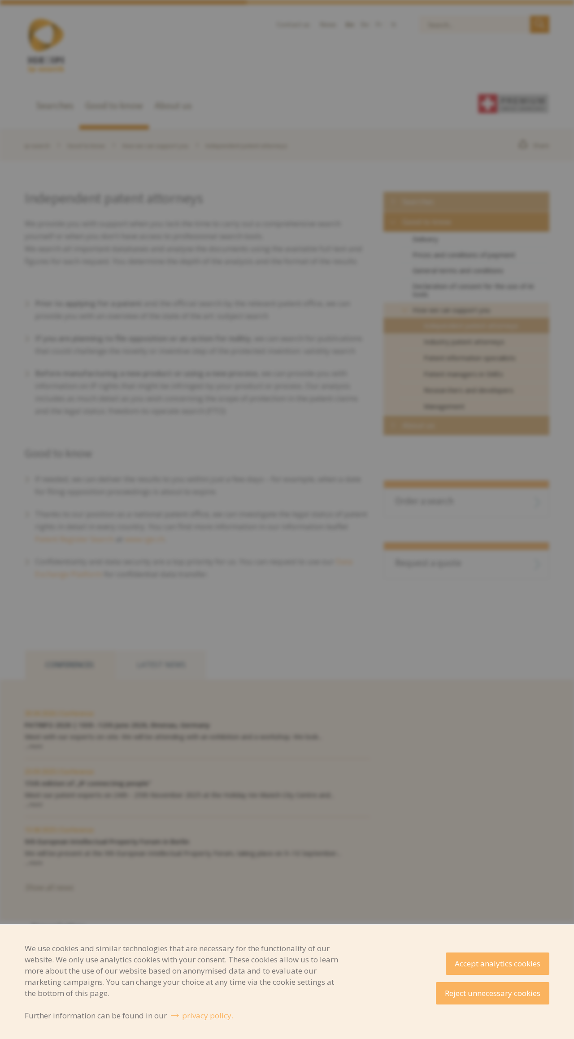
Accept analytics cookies (497, 963)
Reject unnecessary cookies (492, 993)
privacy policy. (207, 1015)
